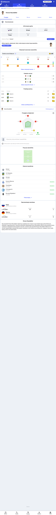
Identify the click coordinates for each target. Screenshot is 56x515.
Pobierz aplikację (47, 1)
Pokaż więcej (27, 197)
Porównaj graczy (49, 109)
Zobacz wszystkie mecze (27, 84)
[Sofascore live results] (6, 1)
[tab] (6, 17)
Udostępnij (50, 39)
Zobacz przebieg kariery (27, 104)
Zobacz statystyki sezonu (27, 69)
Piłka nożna (3, 8)
